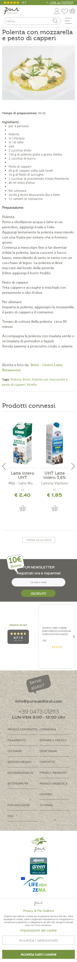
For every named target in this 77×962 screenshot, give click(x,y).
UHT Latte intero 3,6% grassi (54, 475)
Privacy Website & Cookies (54, 789)
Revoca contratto (22, 729)
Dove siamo (48, 751)
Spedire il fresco (53, 740)
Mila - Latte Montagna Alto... (22, 483)
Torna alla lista (39, 540)
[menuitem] (70, 22)
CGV (10, 816)
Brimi (26, 379)
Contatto (47, 762)
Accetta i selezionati (38, 940)
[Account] (57, 10)
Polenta (15, 379)
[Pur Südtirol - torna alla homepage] (12, 11)
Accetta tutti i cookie (38, 954)
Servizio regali (19, 762)
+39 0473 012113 (38, 711)
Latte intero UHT (22, 475)
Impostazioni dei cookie (38, 930)
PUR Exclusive (18, 805)
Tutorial (46, 805)
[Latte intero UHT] (22, 443)
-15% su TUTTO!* (61, 2)
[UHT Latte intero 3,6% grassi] (54, 443)
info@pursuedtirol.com (38, 701)
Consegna (48, 729)
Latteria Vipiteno (54, 483)
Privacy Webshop (53, 772)
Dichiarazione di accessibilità (20, 778)
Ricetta (32, 385)
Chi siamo (14, 751)
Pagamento (16, 740)
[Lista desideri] (65, 10)
